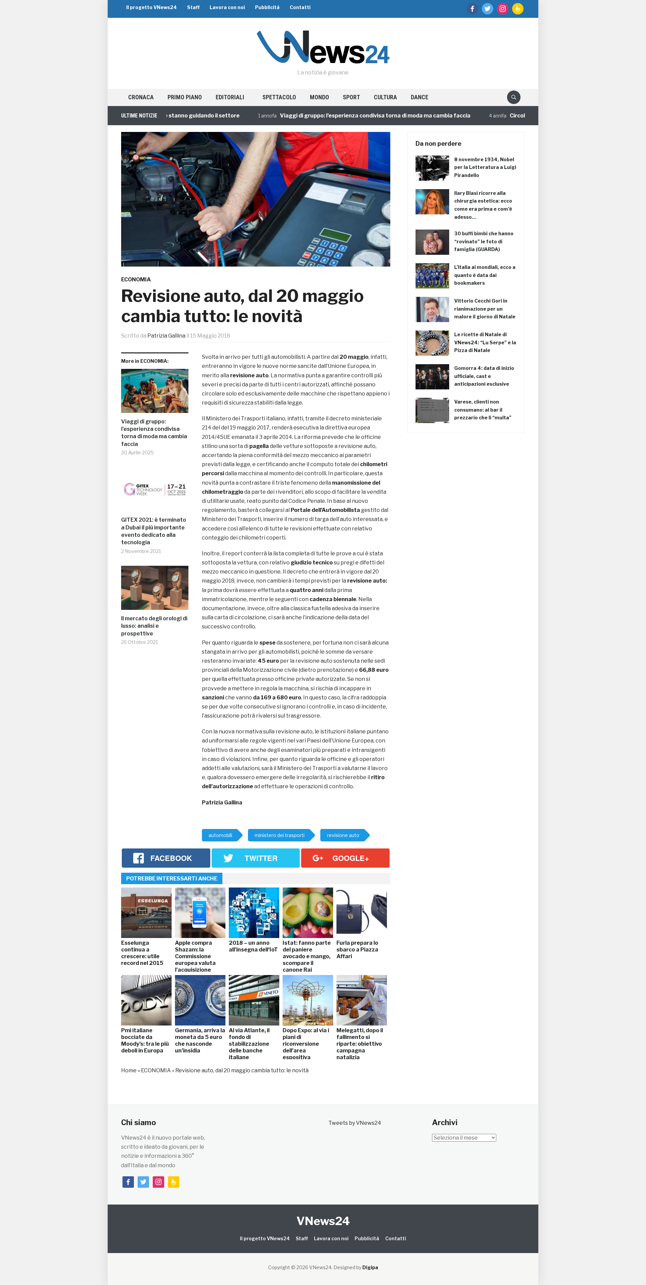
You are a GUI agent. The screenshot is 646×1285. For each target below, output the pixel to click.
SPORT (351, 97)
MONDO (319, 97)
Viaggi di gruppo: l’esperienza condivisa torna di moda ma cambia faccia (344, 115)
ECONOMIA (136, 279)
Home (129, 1070)
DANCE (419, 97)
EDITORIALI (230, 97)
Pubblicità (267, 7)
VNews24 (323, 1221)
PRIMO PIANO (185, 97)
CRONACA (141, 97)
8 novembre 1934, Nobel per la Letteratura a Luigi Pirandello (485, 167)
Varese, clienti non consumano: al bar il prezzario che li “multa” (482, 410)
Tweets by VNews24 (354, 1123)
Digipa (370, 1267)
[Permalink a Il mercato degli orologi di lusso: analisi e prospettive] (154, 590)
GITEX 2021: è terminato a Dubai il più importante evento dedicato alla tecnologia (153, 531)
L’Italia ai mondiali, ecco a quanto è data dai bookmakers (484, 275)
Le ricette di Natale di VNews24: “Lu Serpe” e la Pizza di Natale (485, 342)
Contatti (300, 7)
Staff (193, 7)
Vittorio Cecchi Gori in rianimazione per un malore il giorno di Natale (484, 309)
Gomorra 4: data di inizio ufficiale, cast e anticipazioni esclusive (484, 376)
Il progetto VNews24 (151, 7)
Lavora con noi (227, 7)
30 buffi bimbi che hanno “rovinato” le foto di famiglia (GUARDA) (483, 241)
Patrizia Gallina (166, 336)
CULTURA (385, 97)
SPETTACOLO (279, 97)
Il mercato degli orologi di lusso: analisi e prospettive (154, 626)
